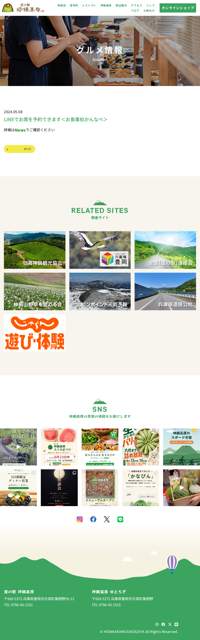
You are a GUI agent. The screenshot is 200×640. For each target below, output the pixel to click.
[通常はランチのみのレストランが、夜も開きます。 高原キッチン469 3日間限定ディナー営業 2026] (18, 487)
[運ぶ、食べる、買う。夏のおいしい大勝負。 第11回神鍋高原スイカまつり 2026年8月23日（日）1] (59, 446)
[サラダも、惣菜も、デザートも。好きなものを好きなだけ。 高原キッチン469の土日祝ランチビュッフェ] (100, 446)
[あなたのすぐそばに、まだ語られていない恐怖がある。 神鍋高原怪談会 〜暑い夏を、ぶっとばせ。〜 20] (59, 487)
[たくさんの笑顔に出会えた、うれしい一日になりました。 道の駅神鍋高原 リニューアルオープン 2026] (100, 487)
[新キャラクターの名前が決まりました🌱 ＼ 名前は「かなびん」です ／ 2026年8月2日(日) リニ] (140, 487)
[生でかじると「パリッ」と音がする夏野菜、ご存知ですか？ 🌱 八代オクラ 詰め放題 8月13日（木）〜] (140, 446)
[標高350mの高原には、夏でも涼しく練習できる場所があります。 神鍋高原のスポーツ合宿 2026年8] (181, 446)
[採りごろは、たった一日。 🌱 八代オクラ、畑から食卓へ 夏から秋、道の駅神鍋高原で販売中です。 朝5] (18, 446)
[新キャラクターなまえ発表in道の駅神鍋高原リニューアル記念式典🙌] (181, 487)
